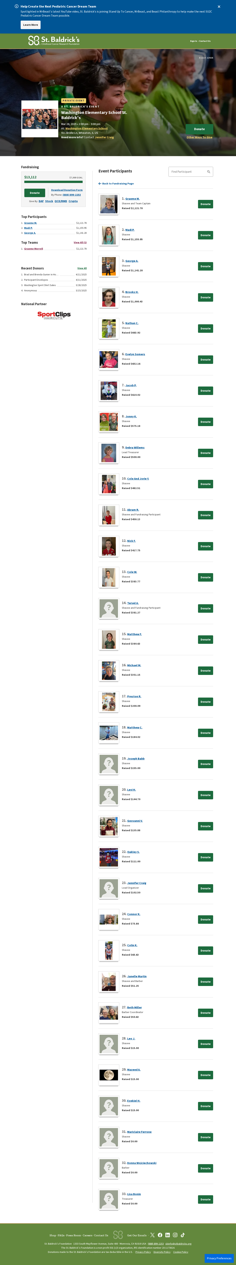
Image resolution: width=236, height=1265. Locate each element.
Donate (199, 129)
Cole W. (132, 572)
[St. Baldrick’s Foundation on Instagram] (175, 1236)
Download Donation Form (67, 190)
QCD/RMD (61, 201)
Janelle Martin (137, 976)
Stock (49, 201)
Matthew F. (134, 634)
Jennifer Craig (104, 137)
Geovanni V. (135, 821)
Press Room (73, 1235)
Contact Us (205, 41)
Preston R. (134, 696)
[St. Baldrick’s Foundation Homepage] (54, 41)
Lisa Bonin (134, 1194)
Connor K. (133, 914)
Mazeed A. (133, 1070)
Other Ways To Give (199, 137)
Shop (53, 1235)
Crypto (73, 201)
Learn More (30, 25)
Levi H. (131, 790)
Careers (87, 1235)
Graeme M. (30, 223)
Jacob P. (130, 385)
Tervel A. (133, 603)
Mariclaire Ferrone (139, 1132)
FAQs (61, 1235)
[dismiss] (219, 6)
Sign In (193, 41)
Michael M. (134, 665)
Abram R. (133, 510)
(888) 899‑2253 (156, 1244)
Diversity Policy (162, 1252)
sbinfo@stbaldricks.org (178, 1244)
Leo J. (131, 1039)
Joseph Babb (136, 759)
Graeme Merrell (33, 249)
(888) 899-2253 (72, 195)
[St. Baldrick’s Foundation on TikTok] (183, 1236)
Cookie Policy (180, 1252)
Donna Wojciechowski (141, 1163)
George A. (30, 233)
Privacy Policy (143, 1252)
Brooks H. (131, 292)
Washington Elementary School (86, 128)
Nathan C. (131, 323)
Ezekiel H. (133, 1101)
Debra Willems (135, 448)
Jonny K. (131, 416)
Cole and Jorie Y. (138, 479)
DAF (41, 201)
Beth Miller (134, 1007)
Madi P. (28, 228)
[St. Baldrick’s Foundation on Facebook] (160, 1236)
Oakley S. (133, 852)
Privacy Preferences (219, 1258)
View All (82, 268)
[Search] (208, 172)
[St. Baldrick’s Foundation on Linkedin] (167, 1236)
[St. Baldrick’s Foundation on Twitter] (152, 1236)
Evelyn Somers (135, 354)
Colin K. (132, 945)
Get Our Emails (137, 1235)
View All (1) (80, 242)
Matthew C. (134, 728)
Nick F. (131, 541)
